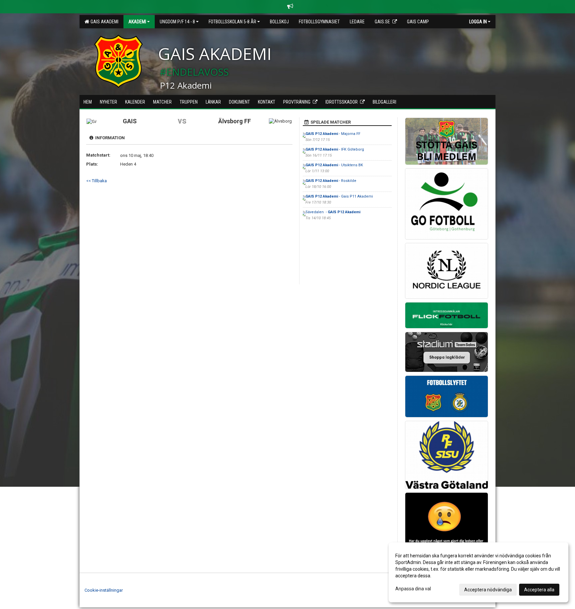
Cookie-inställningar (104, 590)
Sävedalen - (332, 212)
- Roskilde (330, 181)
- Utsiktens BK (334, 165)
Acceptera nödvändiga (488, 589)
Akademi (137, 21)
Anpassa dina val (413, 588)
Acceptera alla (539, 589)
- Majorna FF (332, 134)
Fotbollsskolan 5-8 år (232, 21)
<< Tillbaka (96, 180)
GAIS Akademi (103, 21)
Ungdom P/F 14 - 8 (177, 21)
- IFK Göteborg (334, 149)
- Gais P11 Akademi (339, 196)
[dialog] (478, 572)
